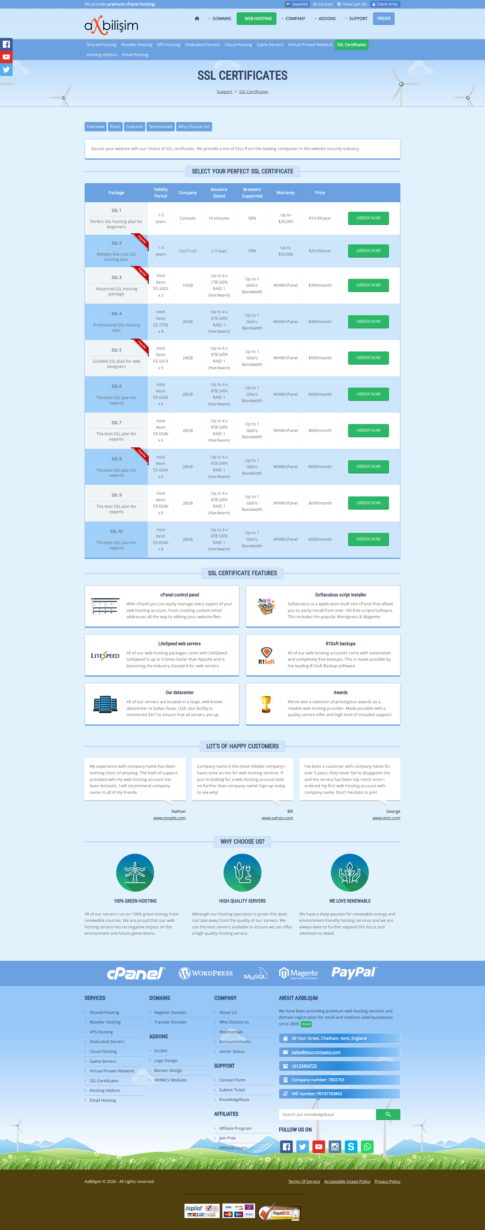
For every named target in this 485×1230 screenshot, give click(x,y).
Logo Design (166, 1060)
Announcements (235, 1041)
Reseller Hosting (136, 44)
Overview (95, 126)
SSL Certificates (351, 44)
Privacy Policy (387, 1181)
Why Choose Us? (194, 126)
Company (295, 18)
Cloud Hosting (238, 44)
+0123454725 (304, 1066)
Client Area (387, 4)
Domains (222, 18)
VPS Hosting (168, 44)
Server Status (232, 1051)
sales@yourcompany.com (316, 1052)
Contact (325, 4)
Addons (327, 18)
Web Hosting (258, 18)
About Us (228, 1012)
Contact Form (232, 1080)
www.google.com (169, 818)
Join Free (227, 1138)
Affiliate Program (235, 1128)
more (306, 1023)
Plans (115, 126)
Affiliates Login (233, 1148)
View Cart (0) (355, 4)
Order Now (368, 218)
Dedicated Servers (202, 44)
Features (134, 126)
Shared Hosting (101, 44)
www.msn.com (386, 818)
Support (358, 18)
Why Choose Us (234, 1022)
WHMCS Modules (170, 1080)
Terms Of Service (304, 1181)
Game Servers (270, 44)
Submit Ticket (232, 1090)
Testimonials (161, 126)
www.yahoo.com (277, 818)
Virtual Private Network (310, 44)
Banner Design (168, 1070)
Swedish (300, 4)
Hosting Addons (102, 54)
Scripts (160, 1050)
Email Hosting (135, 54)
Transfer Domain (170, 1022)
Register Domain (170, 1012)
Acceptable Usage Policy (347, 1181)
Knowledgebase (234, 1099)
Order (384, 18)
